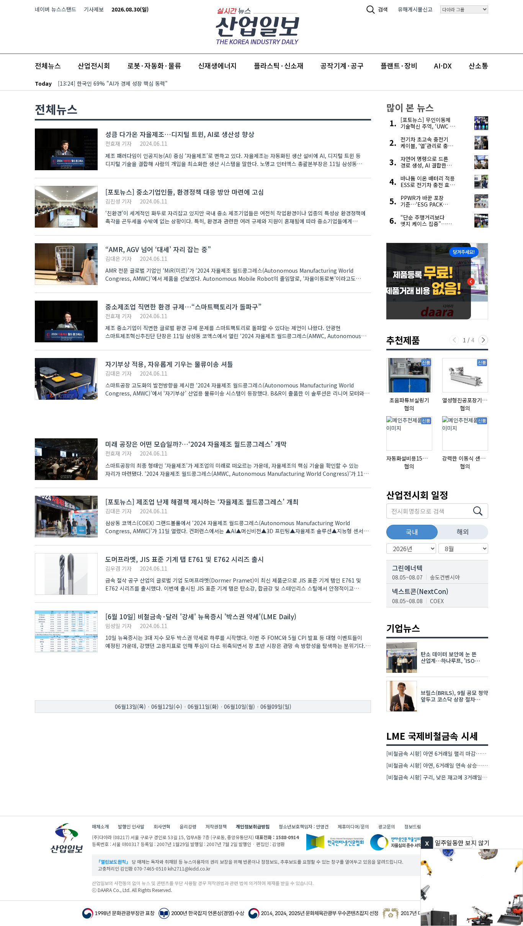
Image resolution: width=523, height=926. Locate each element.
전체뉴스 (48, 65)
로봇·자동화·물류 (154, 65)
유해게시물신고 (415, 9)
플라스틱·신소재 (279, 65)
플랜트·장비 (399, 65)
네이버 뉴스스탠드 (55, 9)
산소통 (478, 65)
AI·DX (443, 65)
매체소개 (100, 826)
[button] (483, 340)
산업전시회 (94, 65)
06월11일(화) (203, 706)
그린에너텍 (407, 568)
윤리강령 (188, 826)
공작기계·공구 (342, 65)
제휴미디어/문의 (353, 826)
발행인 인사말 (131, 826)
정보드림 (412, 826)
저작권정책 (216, 826)
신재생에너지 (217, 65)
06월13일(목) (130, 706)
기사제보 (94, 9)
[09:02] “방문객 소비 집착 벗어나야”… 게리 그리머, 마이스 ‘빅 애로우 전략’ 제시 (150, 83)
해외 (463, 531)
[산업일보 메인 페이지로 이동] (257, 25)
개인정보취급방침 (253, 826)
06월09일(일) (275, 706)
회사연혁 (162, 826)
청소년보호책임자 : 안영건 (304, 826)
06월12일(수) (166, 706)
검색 (383, 9)
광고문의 (386, 826)
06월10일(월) (239, 706)
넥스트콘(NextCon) (420, 591)
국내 (412, 532)
